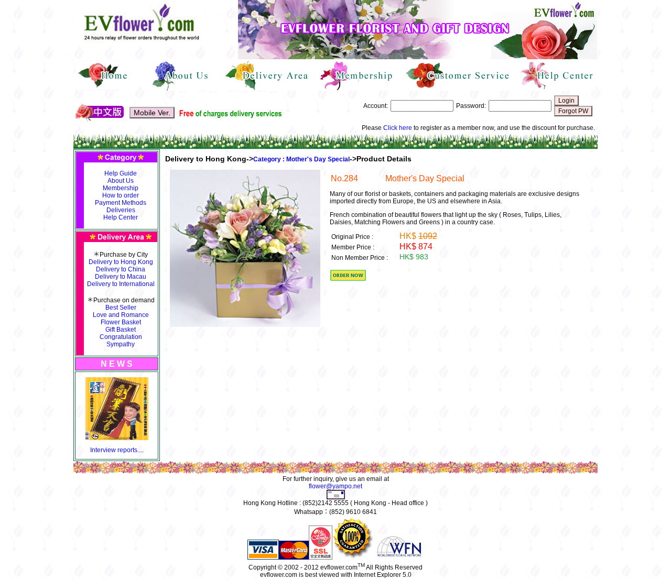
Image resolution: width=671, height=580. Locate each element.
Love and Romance (121, 315)
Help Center (120, 217)
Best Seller (120, 307)
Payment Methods (120, 202)
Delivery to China (120, 269)
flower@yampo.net (335, 486)
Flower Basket (121, 322)
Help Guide (120, 173)
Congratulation (121, 337)
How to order (120, 195)
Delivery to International (121, 284)
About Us (120, 180)
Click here (397, 128)
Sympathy (120, 344)
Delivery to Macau (120, 276)
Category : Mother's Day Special (301, 159)
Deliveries (120, 210)
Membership (120, 188)
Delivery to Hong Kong (121, 262)
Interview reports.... (117, 450)
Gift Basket (120, 329)
